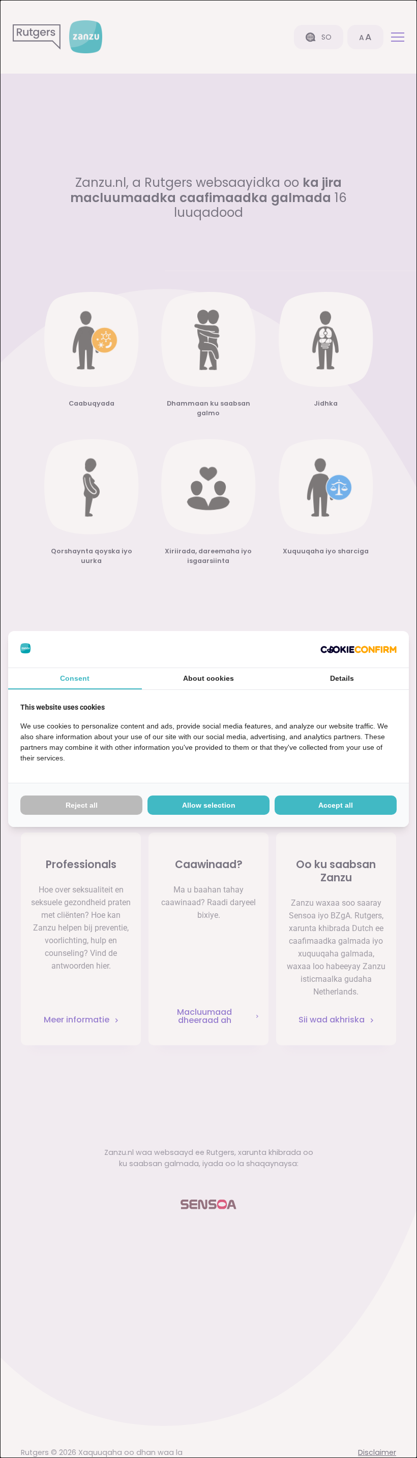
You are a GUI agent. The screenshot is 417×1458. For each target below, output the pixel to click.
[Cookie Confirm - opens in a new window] (358, 649)
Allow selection (208, 805)
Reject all (82, 805)
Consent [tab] (75, 678)
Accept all (335, 805)
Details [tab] (342, 678)
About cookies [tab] (208, 678)
